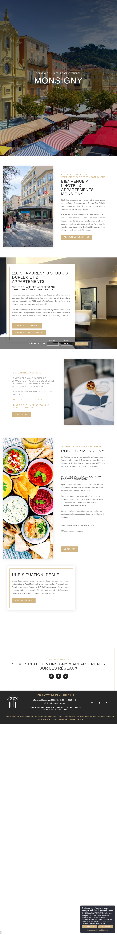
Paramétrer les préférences (97, 930)
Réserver (81, 344)
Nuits (66, 340)
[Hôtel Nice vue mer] (51, 676)
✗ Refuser (106, 927)
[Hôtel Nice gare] (65, 676)
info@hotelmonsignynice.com (54, 703)
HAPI (56, 707)
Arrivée (53, 340)
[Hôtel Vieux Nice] (58, 676)
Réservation (37, 344)
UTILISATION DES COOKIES (58, 709)
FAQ (71, 707)
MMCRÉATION (64, 707)
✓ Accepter (89, 927)
